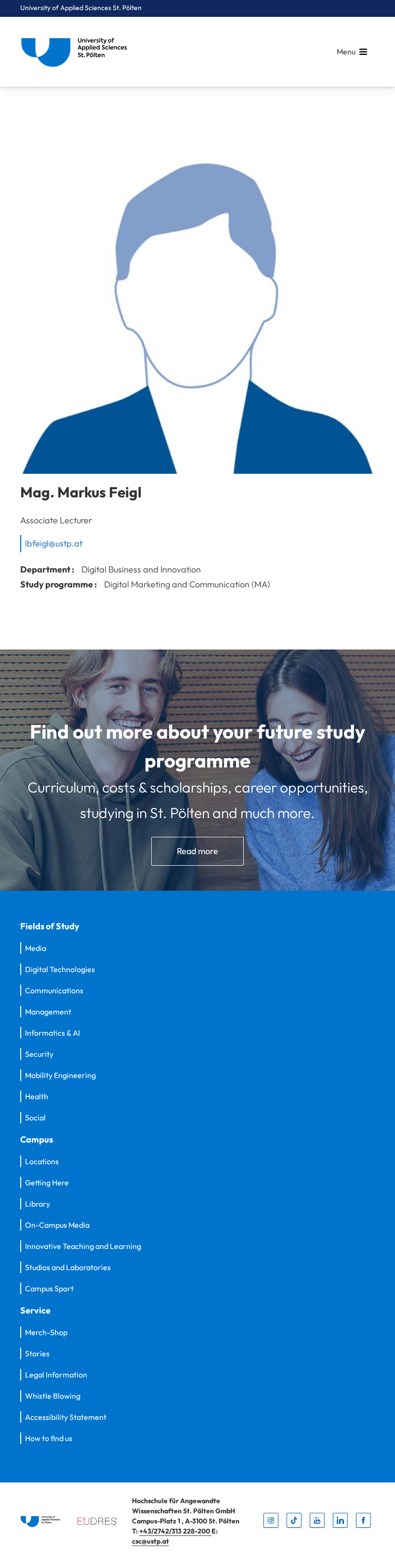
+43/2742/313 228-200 (175, 1531)
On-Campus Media (57, 1225)
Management (48, 1011)
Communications (54, 990)
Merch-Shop (46, 1332)
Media (35, 948)
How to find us (48, 1438)
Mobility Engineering (60, 1075)
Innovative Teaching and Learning (83, 1246)
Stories (37, 1353)
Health (36, 1096)
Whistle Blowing (52, 1396)
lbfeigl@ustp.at (53, 543)
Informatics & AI (52, 1033)
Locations (42, 1161)
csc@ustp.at (150, 1541)
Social (35, 1117)
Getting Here (47, 1182)
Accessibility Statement (65, 1417)
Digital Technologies (60, 969)
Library (37, 1204)
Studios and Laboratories (68, 1267)
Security (39, 1054)
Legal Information (56, 1374)
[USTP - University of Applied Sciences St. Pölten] (76, 51)
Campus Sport (49, 1288)
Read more (197, 851)
